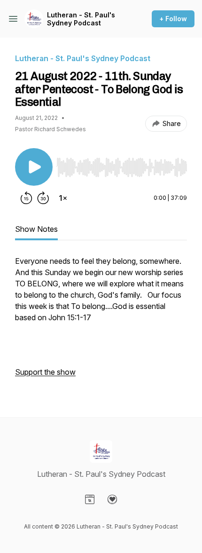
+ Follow (173, 19)
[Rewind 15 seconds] (26, 198)
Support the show (45, 372)
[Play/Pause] (34, 167)
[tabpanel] (101, 321)
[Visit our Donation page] (112, 499)
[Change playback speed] (63, 198)
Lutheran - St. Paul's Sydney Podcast (81, 19)
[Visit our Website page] (89, 499)
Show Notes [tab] (36, 229)
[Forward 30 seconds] (43, 198)
